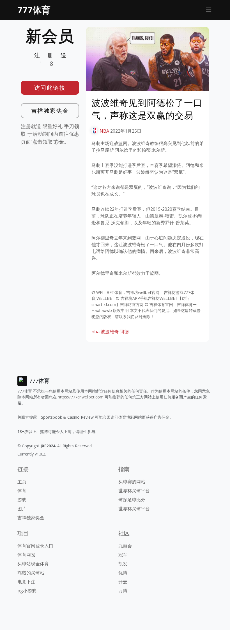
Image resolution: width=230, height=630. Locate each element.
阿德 (124, 331)
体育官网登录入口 (35, 546)
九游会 (125, 546)
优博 (122, 573)
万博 (122, 591)
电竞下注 (26, 582)
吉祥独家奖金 (50, 110)
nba (95, 331)
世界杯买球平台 (134, 491)
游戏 (21, 500)
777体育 (33, 10)
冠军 (122, 555)
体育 (21, 491)
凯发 (122, 564)
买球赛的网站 (131, 482)
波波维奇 (110, 331)
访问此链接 (50, 87)
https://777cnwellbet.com (81, 397)
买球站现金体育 (33, 564)
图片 (21, 509)
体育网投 (26, 555)
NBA (104, 131)
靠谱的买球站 (30, 573)
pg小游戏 (26, 591)
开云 (122, 582)
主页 (21, 482)
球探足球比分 (131, 500)
